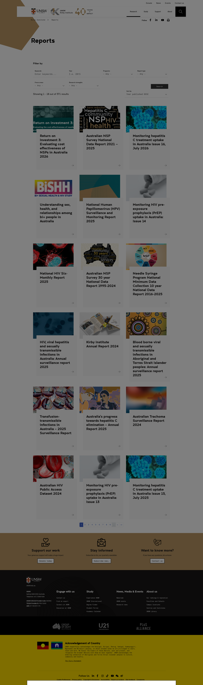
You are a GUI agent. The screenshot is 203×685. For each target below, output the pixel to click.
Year (70, 71)
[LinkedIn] (156, 20)
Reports (55, 20)
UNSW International (94, 601)
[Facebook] (150, 20)
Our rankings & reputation (157, 598)
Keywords (38, 71)
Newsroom (120, 598)
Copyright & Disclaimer (91, 679)
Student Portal (92, 608)
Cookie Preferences (63, 679)
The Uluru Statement (73, 661)
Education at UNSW (63, 608)
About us (152, 591)
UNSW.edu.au (30, 586)
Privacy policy (77, 679)
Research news (122, 605)
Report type (141, 71)
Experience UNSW (92, 598)
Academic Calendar (93, 611)
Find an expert (62, 601)
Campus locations (153, 605)
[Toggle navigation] (180, 11)
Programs (106, 71)
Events (168, 3)
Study (89, 591)
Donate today (45, 561)
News (158, 3)
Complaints (141, 679)
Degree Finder (91, 605)
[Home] (73, 11)
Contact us (179, 3)
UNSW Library (152, 611)
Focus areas (39, 82)
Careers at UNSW (62, 605)
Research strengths (75, 82)
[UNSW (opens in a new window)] (40, 11)
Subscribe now (101, 561)
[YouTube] (162, 20)
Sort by (128, 91)
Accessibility (105, 679)
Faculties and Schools (155, 601)
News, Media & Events (130, 591)
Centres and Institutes (156, 608)
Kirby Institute (38, 20)
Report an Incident (117, 679)
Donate (149, 3)
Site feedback (130, 679)
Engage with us (65, 591)
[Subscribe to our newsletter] (168, 20)
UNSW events (121, 601)
